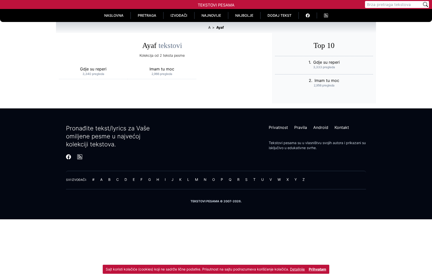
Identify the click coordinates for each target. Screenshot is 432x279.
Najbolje (244, 15)
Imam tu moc (162, 68)
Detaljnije (297, 269)
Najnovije (211, 15)
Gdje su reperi (93, 68)
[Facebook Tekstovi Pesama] (308, 15)
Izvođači (178, 15)
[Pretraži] (425, 4)
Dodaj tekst (280, 15)
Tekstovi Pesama (216, 4)
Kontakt (341, 127)
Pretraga (147, 15)
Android (320, 127)
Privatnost (278, 127)
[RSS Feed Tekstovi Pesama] (326, 15)
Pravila (300, 127)
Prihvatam (317, 269)
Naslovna (114, 15)
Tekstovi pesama (282, 143)
